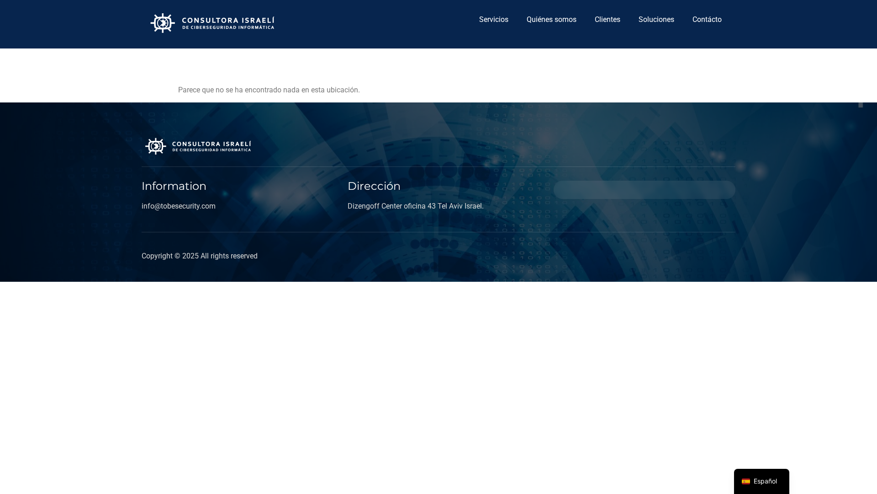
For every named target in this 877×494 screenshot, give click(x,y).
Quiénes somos (551, 19)
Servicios (493, 19)
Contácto (707, 19)
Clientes (607, 19)
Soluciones (656, 19)
